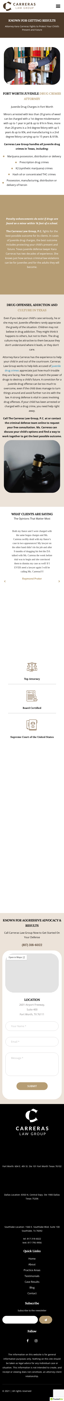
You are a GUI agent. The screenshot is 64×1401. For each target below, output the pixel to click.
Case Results (32, 1282)
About (32, 1264)
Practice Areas (32, 1270)
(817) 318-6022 (32, 945)
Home (32, 1258)
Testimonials (32, 1276)
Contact (32, 1293)
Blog (32, 1287)
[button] (4, 581)
